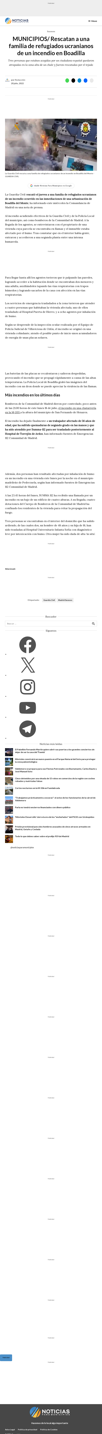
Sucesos (51, 31)
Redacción (20, 79)
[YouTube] (28, 717)
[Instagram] (28, 696)
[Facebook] (28, 654)
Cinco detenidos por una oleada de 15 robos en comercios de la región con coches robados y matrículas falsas (55, 779)
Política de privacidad (27, 1429)
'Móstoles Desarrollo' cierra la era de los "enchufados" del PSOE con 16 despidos (54, 817)
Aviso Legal (10, 1429)
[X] (28, 675)
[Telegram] (28, 738)
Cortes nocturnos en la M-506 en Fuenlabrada (37, 788)
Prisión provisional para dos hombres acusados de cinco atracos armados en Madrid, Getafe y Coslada (52, 827)
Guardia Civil (49, 600)
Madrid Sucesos (65, 600)
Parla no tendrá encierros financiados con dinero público (42, 807)
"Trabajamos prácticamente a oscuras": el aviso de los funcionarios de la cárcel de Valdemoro (55, 798)
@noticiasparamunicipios (22, 847)
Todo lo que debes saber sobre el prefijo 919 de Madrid (42, 836)
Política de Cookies (49, 1429)
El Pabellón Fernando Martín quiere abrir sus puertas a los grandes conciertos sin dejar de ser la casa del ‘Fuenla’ (54, 750)
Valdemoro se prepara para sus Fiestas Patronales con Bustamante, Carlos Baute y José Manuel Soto (56, 770)
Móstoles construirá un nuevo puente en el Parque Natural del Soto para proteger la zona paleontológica (55, 760)
